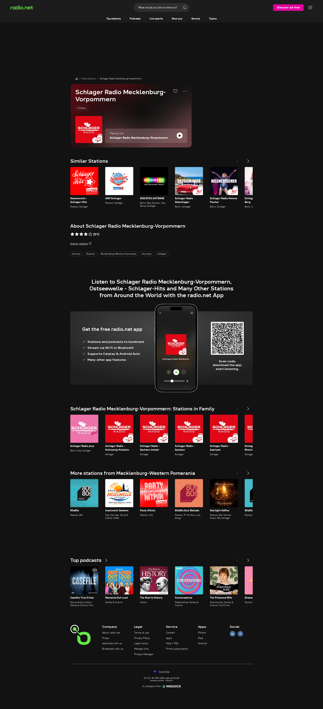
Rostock (90, 254)
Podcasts (135, 18)
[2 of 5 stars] (77, 234)
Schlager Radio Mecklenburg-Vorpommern (139, 137)
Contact (170, 632)
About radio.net (111, 632)
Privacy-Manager (143, 654)
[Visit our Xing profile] (240, 634)
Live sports (156, 18)
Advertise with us (112, 643)
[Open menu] (310, 7)
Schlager (81, 108)
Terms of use (141, 632)
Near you (177, 18)
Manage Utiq (141, 649)
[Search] (184, 7)
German (76, 254)
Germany (146, 254)
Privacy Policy (142, 638)
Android (202, 643)
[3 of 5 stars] (81, 234)
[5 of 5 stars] (90, 234)
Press (105, 638)
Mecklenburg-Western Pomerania (118, 254)
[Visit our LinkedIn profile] (232, 634)
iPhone (202, 632)
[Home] (76, 78)
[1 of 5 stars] (72, 234)
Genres (195, 18)
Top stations (113, 18)
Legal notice (141, 643)
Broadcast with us (112, 649)
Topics (213, 18)
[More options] (185, 91)
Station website (79, 243)
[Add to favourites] (175, 91)
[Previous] (237, 159)
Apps (169, 638)
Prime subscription (177, 649)
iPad (200, 638)
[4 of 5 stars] (86, 234)
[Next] (248, 159)
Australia (163, 672)
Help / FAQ (172, 643)
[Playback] (180, 136)
